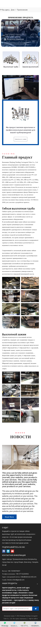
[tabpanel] (20, 33)
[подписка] (35, 608)
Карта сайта (33, 619)
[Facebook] (3, 551)
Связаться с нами (20, 139)
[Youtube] (12, 551)
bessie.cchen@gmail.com (15, 580)
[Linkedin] (8, 551)
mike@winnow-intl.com (28, 577)
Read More (9, 517)
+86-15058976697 (14, 571)
